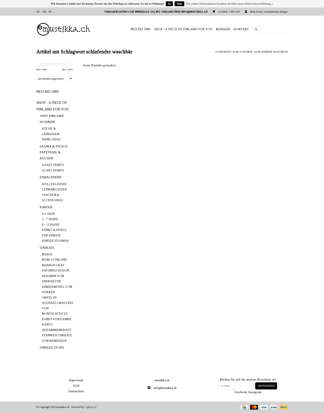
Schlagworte (242, 51)
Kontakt (241, 29)
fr (50, 11)
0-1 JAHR (48, 214)
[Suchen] (254, 29)
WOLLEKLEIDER (54, 184)
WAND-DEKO (51, 139)
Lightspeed (90, 407)
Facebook (241, 392)
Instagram (254, 392)
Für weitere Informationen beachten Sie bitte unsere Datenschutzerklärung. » (229, 3)
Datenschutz (76, 391)
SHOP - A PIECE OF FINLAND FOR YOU (183, 29)
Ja (169, 3)
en (44, 11)
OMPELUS (49, 297)
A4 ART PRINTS (53, 165)
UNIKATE (47, 247)
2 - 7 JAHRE (50, 219)
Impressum (76, 380)
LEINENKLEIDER (54, 189)
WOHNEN (47, 122)
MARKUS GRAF (53, 265)
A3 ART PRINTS (53, 170)
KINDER (46, 207)
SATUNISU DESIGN (55, 270)
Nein (179, 3)
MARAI (47, 254)
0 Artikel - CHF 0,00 (229, 11)
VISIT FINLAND (52, 116)
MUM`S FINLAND (54, 259)
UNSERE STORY (52, 347)
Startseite (223, 51)
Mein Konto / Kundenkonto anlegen (269, 11)
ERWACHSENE (51, 177)
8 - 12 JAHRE (51, 224)
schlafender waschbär (271, 51)
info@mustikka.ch (165, 388)
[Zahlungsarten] (243, 407)
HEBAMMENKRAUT (56, 330)
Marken (223, 29)
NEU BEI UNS (140, 29)
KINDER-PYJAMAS (55, 240)
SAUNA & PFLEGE (54, 146)
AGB (76, 385)
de (38, 11)
